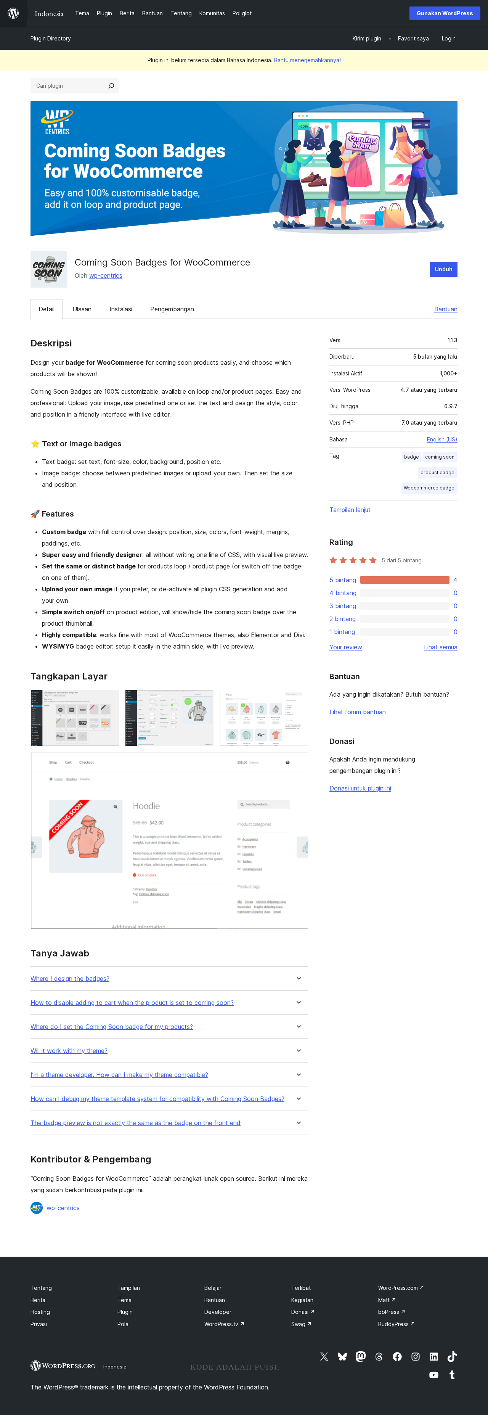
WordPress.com (401, 1288)
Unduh (444, 269)
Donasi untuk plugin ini (360, 788)
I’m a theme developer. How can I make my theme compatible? (119, 1075)
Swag (301, 1324)
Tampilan (128, 1288)
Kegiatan (302, 1300)
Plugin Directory (50, 38)
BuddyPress (396, 1324)
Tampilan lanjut (350, 510)
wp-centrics (105, 275)
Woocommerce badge (429, 488)
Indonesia (115, 1366)
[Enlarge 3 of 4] (298, 700)
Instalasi (120, 309)
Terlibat (301, 1288)
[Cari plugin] (111, 85)
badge (411, 457)
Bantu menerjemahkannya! (307, 60)
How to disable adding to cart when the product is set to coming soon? (132, 1002)
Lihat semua (441, 647)
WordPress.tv (224, 1324)
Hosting (40, 1312)
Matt (387, 1300)
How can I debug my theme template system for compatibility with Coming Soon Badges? (157, 1099)
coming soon (439, 457)
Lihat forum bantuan (357, 712)
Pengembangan (172, 309)
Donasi (303, 1312)
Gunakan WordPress (445, 13)
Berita (37, 1300)
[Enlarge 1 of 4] (108, 700)
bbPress (392, 1312)
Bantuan (446, 309)
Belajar (213, 1288)
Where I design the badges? (69, 978)
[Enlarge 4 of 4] (298, 762)
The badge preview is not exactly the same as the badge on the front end (135, 1123)
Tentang (41, 1288)
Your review (345, 647)
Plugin (125, 1312)
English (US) (442, 439)
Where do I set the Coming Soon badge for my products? (111, 1026)
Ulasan (82, 309)
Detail (47, 309)
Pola (122, 1324)
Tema (124, 1300)
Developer (217, 1312)
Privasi (38, 1324)
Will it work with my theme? (69, 1050)
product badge (437, 472)
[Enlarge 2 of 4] (203, 700)
